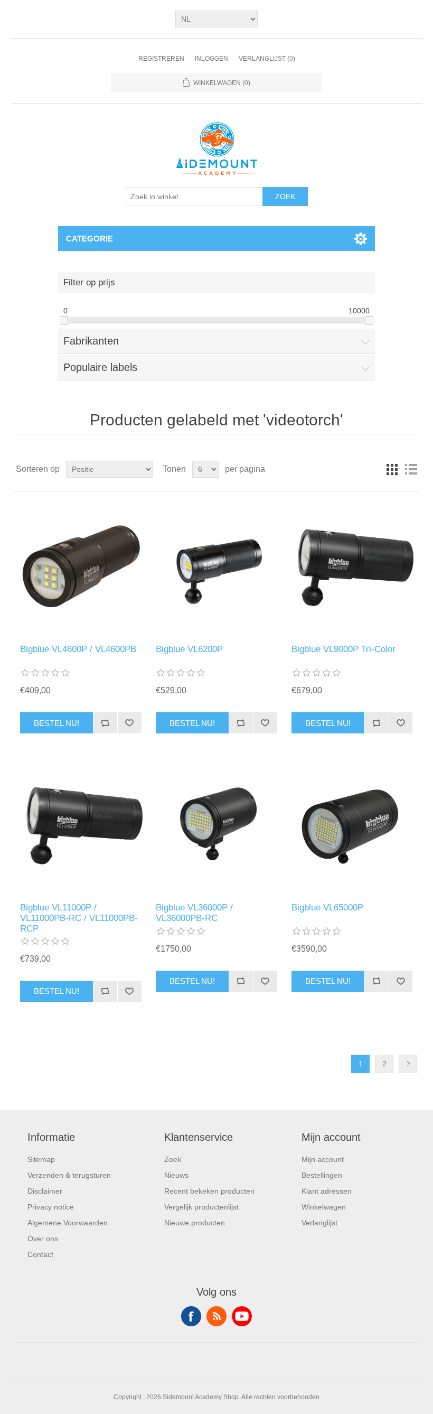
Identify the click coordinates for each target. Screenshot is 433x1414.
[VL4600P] (80, 568)
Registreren (161, 58)
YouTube (242, 1316)
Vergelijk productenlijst (201, 1207)
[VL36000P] (216, 825)
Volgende (408, 1064)
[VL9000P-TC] (352, 568)
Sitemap (41, 1159)
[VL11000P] (80, 825)
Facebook (191, 1316)
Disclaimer (44, 1191)
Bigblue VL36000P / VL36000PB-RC (194, 913)
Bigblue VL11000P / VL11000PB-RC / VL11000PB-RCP (79, 918)
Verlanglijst (319, 1222)
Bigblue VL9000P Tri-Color (343, 649)
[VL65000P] (352, 825)
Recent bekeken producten (209, 1191)
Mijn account (323, 1159)
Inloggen (211, 58)
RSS (216, 1316)
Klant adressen (327, 1191)
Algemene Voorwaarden (67, 1222)
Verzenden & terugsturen (69, 1175)
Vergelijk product (105, 722)
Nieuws (176, 1175)
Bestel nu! (56, 723)
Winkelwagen (324, 1207)
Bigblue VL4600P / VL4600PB (78, 649)
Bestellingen (322, 1175)
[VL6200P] (216, 568)
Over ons (42, 1238)
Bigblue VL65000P (327, 908)
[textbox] (194, 196)
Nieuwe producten (194, 1222)
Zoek (285, 196)
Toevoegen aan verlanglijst (129, 722)
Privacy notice (50, 1207)
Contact (40, 1254)
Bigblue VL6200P (189, 649)
